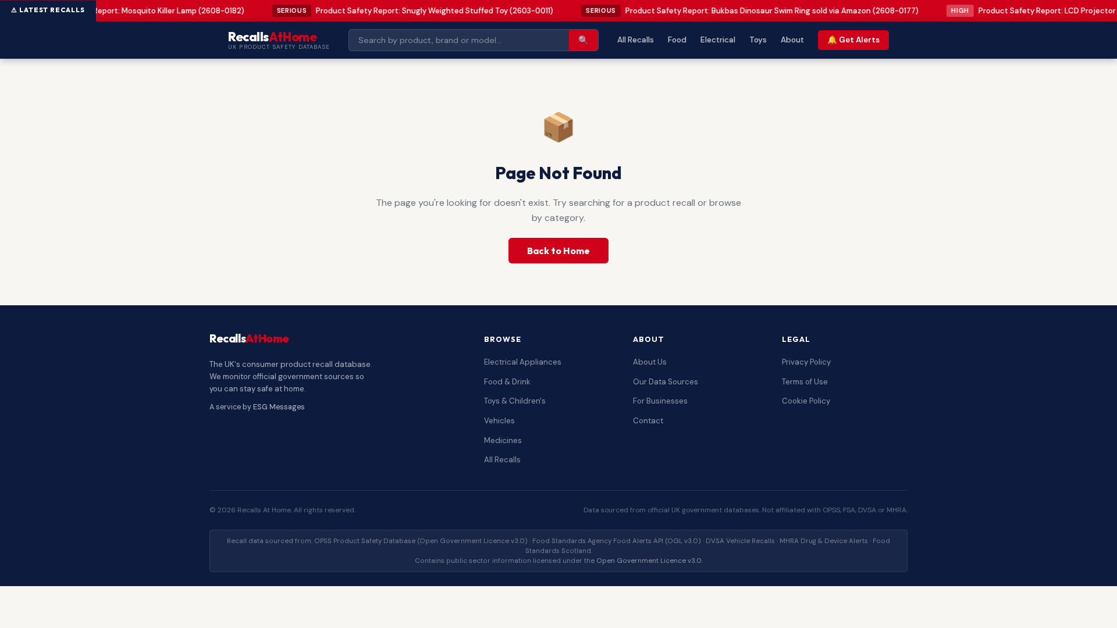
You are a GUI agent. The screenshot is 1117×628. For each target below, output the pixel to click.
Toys (758, 40)
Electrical (717, 40)
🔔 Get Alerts (853, 40)
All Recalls (635, 40)
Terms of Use (805, 382)
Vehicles (499, 421)
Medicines (503, 440)
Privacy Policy (806, 362)
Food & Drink (507, 382)
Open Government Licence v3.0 (649, 560)
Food (677, 40)
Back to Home (558, 250)
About (792, 40)
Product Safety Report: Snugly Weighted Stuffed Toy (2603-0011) (411, 11)
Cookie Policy (806, 401)
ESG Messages (279, 407)
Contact (648, 421)
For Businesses (660, 401)
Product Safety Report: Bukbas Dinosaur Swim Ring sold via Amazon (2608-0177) (749, 11)
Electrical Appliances (522, 362)
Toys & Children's (515, 401)
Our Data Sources (665, 382)
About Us (650, 362)
